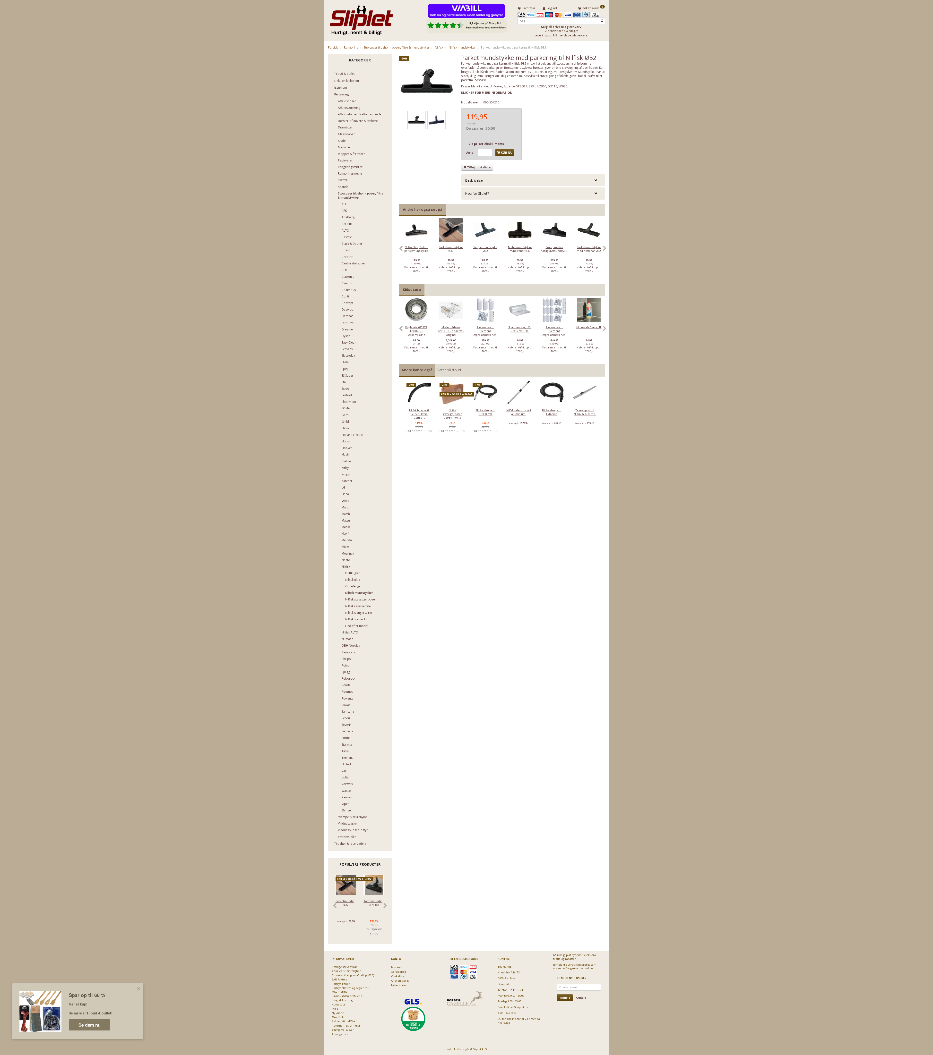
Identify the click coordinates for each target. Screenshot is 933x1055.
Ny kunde (338, 1013)
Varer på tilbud (449, 370)
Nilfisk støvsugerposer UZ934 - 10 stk (452, 414)
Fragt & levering (342, 1000)
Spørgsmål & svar (343, 1029)
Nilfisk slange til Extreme (551, 412)
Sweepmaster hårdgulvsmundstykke (554, 249)
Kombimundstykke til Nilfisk (373, 902)
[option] (416, 251)
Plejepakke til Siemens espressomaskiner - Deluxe (554, 332)
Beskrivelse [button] (474, 180)
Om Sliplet (339, 1017)
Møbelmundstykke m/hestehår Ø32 (520, 249)
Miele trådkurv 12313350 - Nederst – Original (451, 331)
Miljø (335, 1008)
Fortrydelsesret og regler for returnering (350, 989)
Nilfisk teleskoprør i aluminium (518, 412)
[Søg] (602, 21)
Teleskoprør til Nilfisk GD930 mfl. (585, 412)
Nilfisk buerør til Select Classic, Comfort (419, 414)
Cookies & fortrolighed (346, 971)
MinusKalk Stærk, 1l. (589, 327)
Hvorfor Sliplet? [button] (477, 193)
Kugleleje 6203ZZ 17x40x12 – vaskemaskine (416, 331)
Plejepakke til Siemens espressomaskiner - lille (485, 332)
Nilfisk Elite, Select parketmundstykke (416, 249)
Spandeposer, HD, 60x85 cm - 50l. (519, 329)
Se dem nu (89, 1025)
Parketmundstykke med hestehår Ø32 (589, 249)
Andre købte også (417, 370)
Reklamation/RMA (343, 1021)
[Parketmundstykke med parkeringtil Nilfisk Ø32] (426, 81)
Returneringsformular (346, 1025)
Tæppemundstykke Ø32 (485, 249)
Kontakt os (338, 1004)
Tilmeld (564, 997)
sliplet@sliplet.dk (517, 1007)
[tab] (533, 180)
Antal (470, 153)
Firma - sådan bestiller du (348, 996)
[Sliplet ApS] (361, 18)
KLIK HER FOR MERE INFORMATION (486, 93)
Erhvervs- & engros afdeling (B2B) (353, 975)
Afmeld (581, 997)
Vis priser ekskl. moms (486, 144)
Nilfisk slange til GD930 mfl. (485, 412)
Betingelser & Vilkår (344, 967)
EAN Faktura (339, 979)
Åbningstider (340, 1034)
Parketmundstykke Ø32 (346, 902)
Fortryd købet (341, 984)
